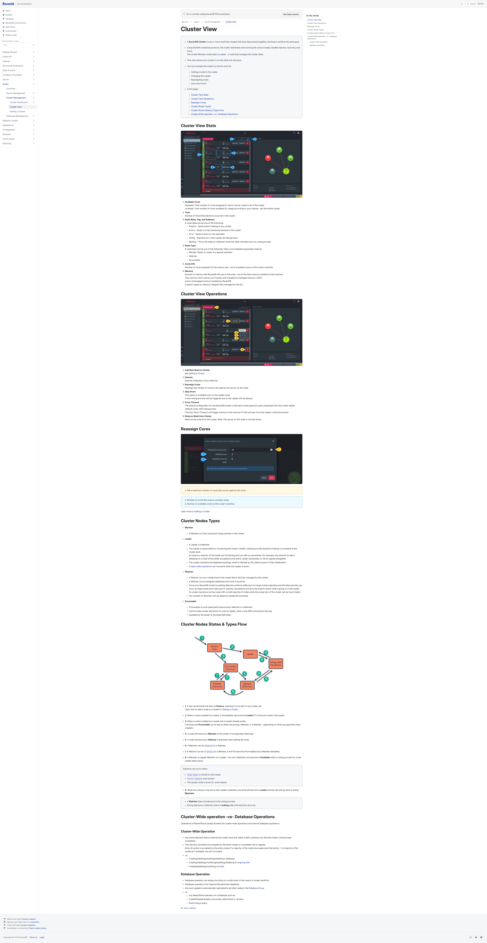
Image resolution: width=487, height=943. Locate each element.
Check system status (37, 928)
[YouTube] (476, 937)
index (221, 866)
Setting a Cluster (196, 373)
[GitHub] (470, 937)
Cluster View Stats (199, 95)
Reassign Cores (198, 102)
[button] (19, 52)
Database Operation (317, 45)
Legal (42, 937)
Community (11, 31)
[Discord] (481, 937)
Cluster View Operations (202, 98)
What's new (11, 35)
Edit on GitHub (190, 908)
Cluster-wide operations (200, 566)
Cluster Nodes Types (201, 106)
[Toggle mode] (462, 4)
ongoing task (243, 862)
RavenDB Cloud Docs (19, 23)
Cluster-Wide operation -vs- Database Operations (214, 114)
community (34, 922)
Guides (19, 14)
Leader (222, 54)
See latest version (291, 14)
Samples (19, 19)
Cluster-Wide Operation (319, 42)
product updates (28, 925)
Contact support (29, 919)
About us (33, 937)
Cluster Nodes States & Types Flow (207, 110)
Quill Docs (19, 27)
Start (8, 10)
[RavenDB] (8, 3)
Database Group (256, 888)
